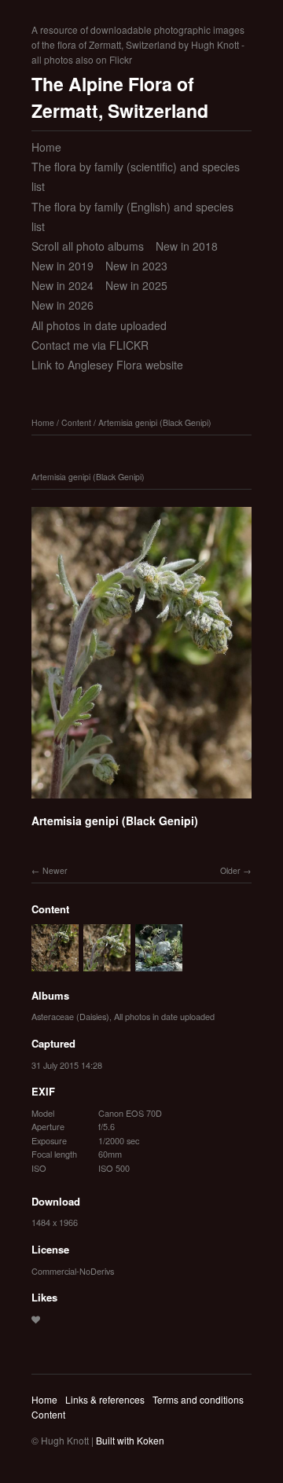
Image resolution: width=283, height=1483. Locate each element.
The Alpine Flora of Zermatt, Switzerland (119, 97)
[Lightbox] (141, 801)
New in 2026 (62, 305)
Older (230, 870)
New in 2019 (62, 265)
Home (46, 147)
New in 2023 (136, 265)
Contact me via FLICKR (90, 345)
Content (76, 422)
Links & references (105, 1399)
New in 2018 (187, 246)
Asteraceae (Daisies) (70, 1016)
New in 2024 (62, 285)
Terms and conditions (198, 1399)
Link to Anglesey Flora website (107, 365)
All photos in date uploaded (99, 325)
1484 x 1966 (54, 1222)
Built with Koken (130, 1440)
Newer (55, 870)
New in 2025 (136, 285)
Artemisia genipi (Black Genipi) (154, 422)
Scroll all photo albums (87, 246)
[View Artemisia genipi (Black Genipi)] (55, 963)
